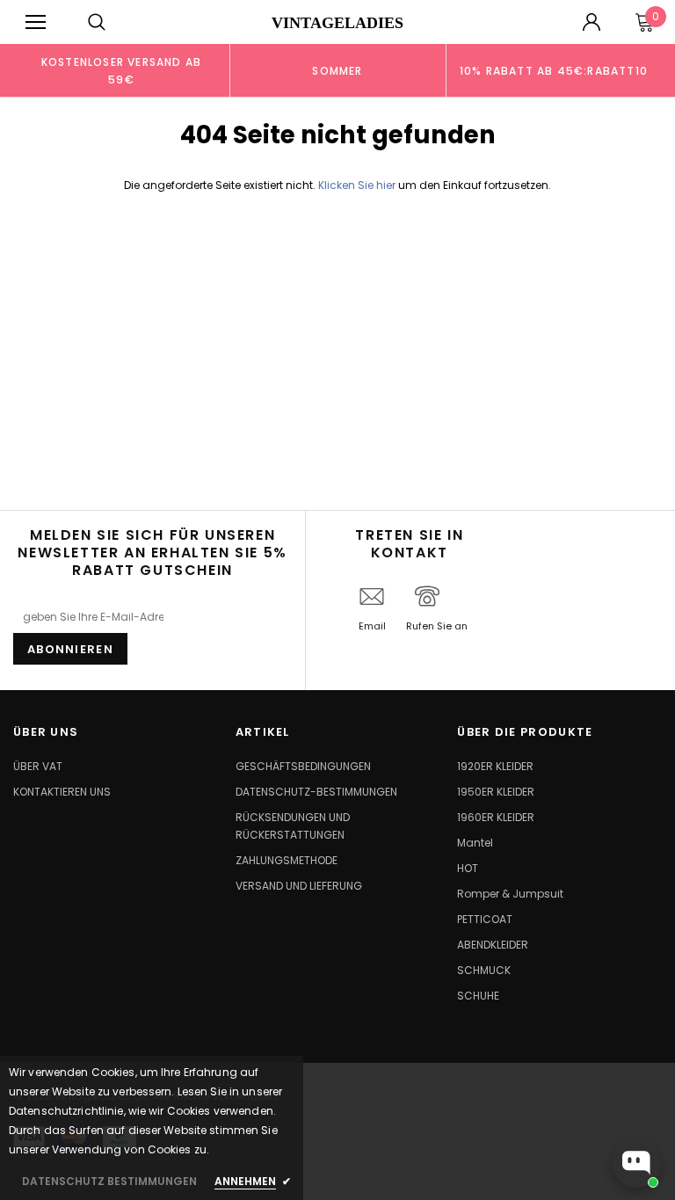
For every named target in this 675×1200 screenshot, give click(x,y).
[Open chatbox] (636, 1163)
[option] (121, 70)
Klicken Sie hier (358, 185)
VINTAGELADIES (337, 23)
